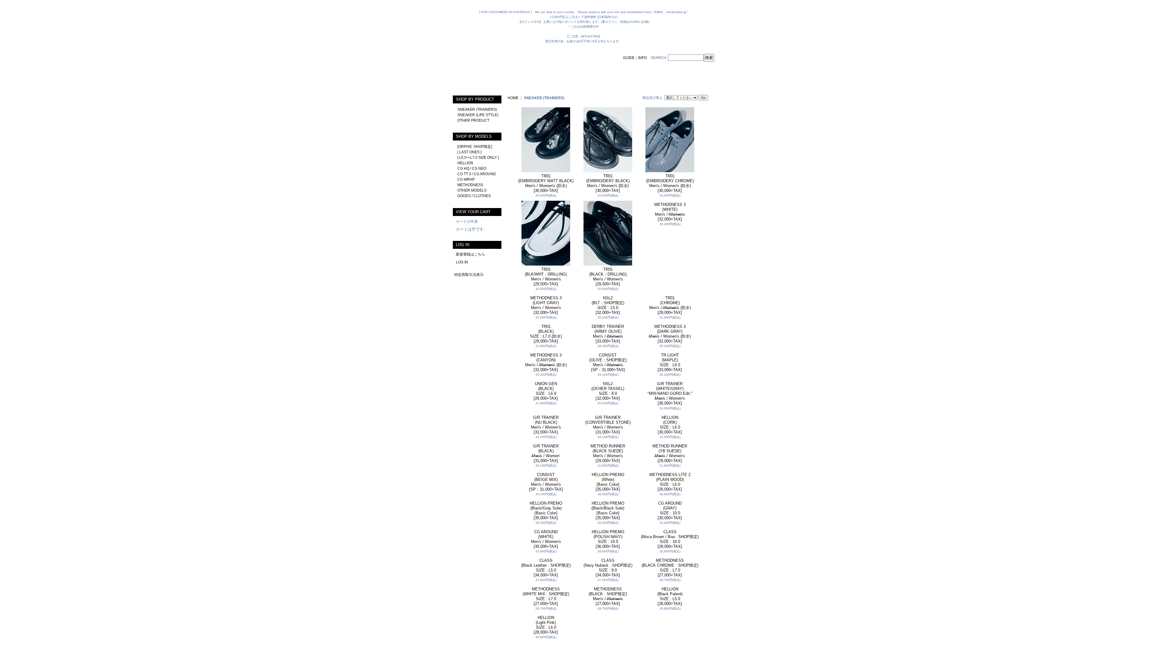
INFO (642, 58)
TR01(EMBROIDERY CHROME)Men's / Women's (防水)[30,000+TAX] (670, 183)
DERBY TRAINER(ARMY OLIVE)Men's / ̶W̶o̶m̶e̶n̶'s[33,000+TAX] (608, 463)
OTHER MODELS (472, 190)
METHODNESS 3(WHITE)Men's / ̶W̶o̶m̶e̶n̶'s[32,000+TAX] (670, 276)
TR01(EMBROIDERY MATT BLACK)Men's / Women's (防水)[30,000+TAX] (545, 183)
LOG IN (462, 262)
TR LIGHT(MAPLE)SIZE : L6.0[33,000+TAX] (670, 556)
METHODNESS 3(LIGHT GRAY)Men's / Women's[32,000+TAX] (546, 370)
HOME (513, 98)
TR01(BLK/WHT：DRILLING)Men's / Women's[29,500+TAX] (546, 276)
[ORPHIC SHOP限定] (474, 146)
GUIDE (629, 58)
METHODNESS (470, 185)
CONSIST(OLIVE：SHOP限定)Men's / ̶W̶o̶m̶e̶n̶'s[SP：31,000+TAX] (608, 556)
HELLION (465, 163)
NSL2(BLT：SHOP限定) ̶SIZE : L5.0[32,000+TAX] (608, 305)
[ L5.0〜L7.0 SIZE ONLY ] (478, 157)
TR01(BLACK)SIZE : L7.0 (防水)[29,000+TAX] (546, 463)
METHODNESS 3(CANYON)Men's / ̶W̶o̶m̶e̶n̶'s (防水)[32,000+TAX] (546, 556)
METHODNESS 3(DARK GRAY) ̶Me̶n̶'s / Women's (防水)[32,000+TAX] (670, 463)
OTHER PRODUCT (473, 120)
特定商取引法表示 (469, 275)
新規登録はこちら (470, 254)
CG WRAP (466, 179)
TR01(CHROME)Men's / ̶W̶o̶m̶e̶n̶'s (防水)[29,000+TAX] (670, 370)
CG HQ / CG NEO (471, 168)
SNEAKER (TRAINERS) (477, 109)
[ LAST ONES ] (469, 152)
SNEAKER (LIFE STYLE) (477, 115)
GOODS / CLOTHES (474, 196)
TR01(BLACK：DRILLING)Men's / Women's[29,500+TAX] (608, 276)
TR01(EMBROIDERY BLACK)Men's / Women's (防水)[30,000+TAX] (608, 183)
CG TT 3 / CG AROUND (476, 174)
